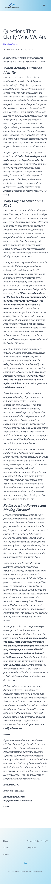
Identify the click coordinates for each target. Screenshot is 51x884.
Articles (6, 854)
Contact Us (31, 848)
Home (5, 841)
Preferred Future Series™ (37, 841)
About (5, 848)
